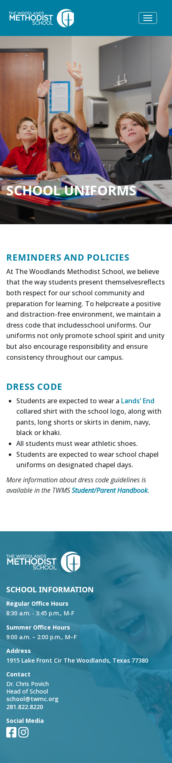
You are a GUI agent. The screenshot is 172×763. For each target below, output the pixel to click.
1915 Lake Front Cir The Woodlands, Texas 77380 (77, 660)
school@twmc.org (32, 699)
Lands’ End (137, 400)
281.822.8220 (24, 707)
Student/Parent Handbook (110, 490)
